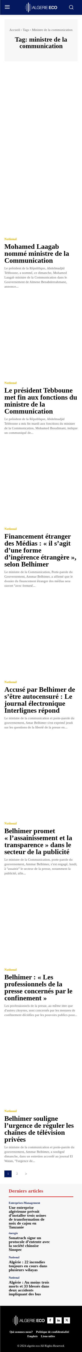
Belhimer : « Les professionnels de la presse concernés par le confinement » (38, 987)
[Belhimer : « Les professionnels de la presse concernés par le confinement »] (41, 922)
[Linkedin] (59, 1320)
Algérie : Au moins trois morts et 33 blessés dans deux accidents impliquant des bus (29, 1288)
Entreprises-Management (24, 1202)
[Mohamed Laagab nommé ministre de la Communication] (41, 192)
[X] (67, 1320)
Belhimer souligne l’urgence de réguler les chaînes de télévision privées (39, 1129)
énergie (13, 1233)
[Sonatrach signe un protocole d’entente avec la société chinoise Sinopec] (63, 1241)
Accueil (14, 30)
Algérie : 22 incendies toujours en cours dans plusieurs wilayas (28, 1266)
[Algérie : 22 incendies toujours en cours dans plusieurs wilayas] (63, 1264)
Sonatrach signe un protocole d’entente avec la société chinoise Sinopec (29, 1244)
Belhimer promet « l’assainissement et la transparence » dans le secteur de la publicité (38, 841)
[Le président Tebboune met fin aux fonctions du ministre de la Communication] (41, 335)
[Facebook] (50, 1320)
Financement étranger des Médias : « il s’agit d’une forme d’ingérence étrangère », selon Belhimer (40, 550)
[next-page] (26, 1173)
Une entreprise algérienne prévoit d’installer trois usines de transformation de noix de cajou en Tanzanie (27, 1217)
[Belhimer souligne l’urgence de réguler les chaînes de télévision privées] (41, 1064)
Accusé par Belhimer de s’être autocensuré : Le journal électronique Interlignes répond (39, 699)
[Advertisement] (41, 108)
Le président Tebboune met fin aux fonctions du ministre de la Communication (40, 400)
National (10, 239)
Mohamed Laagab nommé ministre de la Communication (36, 253)
